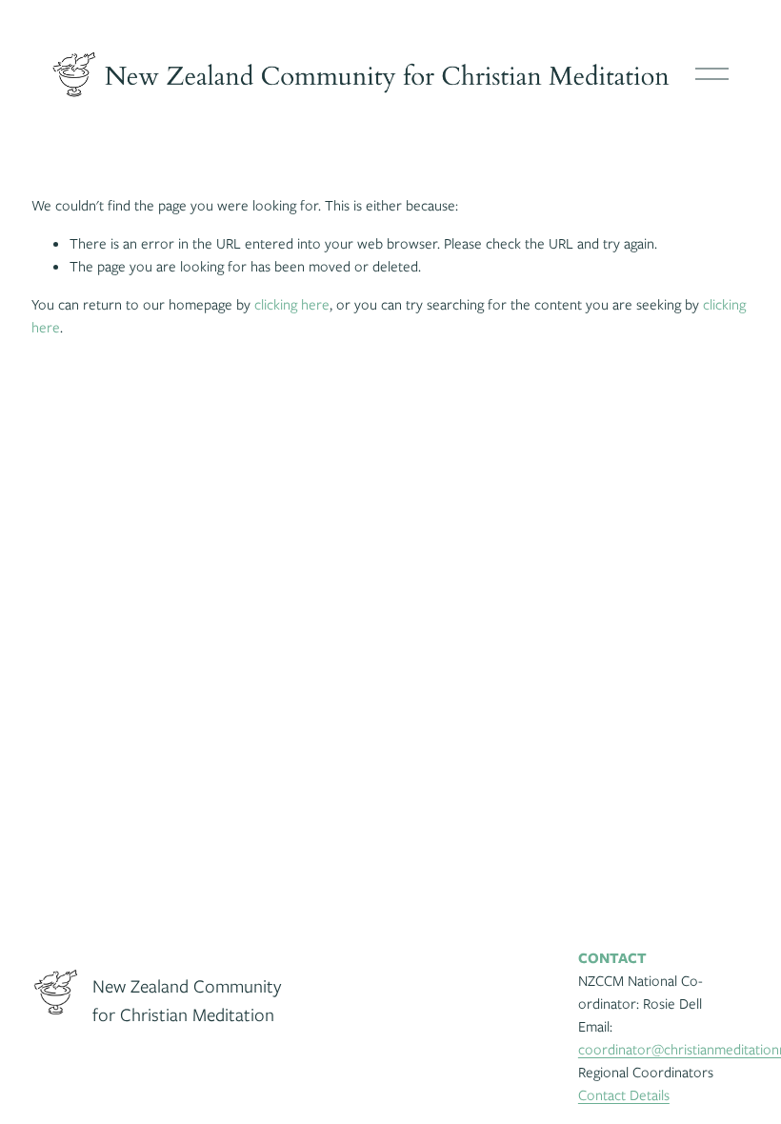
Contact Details (624, 1095)
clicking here (292, 304)
